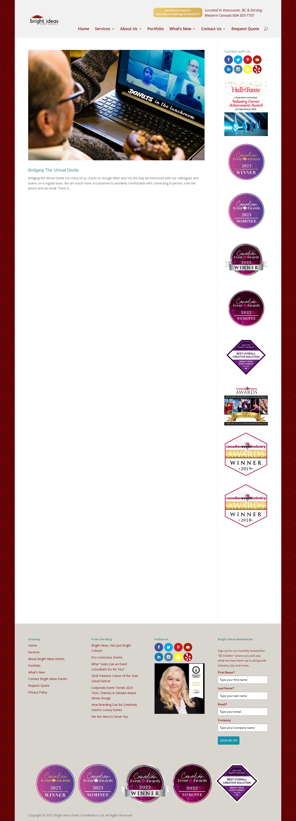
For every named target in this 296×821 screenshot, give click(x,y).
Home (83, 29)
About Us (128, 29)
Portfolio (155, 29)
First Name (226, 672)
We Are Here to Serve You (109, 716)
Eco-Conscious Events (106, 657)
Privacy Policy (37, 692)
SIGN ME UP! (228, 740)
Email (222, 704)
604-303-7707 (243, 15)
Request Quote (245, 29)
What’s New (180, 29)
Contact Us (211, 29)
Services (102, 29)
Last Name (226, 688)
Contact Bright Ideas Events (47, 679)
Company (224, 720)
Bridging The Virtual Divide (53, 170)
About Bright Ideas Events (46, 659)
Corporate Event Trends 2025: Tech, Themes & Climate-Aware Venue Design (113, 693)
